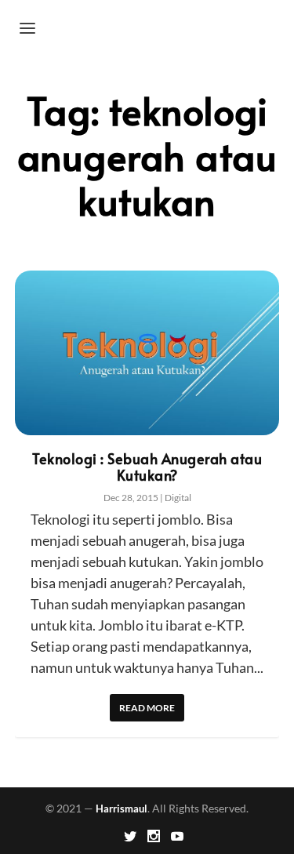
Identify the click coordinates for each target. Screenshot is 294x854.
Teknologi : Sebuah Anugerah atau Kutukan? (147, 467)
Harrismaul (121, 808)
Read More (147, 708)
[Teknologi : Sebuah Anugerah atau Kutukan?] (147, 353)
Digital (178, 497)
